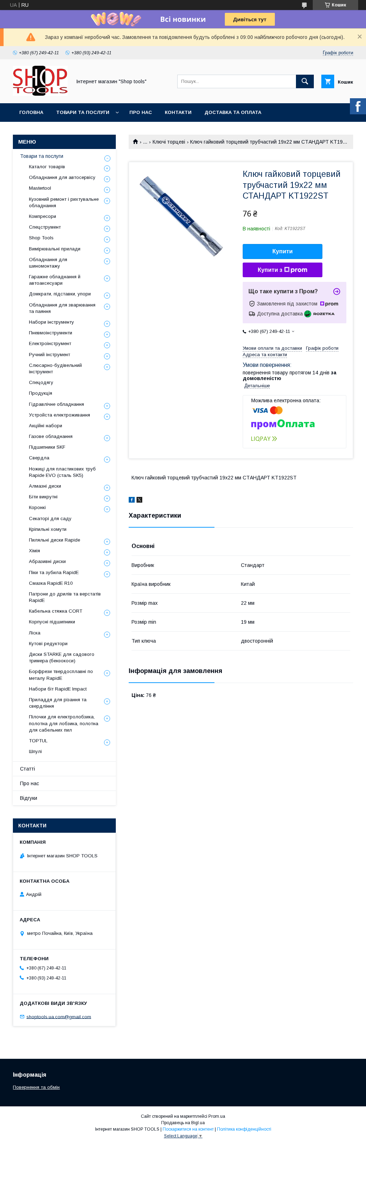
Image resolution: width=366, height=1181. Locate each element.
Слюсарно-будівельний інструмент (55, 368)
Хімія (34, 550)
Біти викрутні (43, 496)
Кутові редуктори (48, 643)
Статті (27, 769)
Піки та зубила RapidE (54, 572)
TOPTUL (38, 740)
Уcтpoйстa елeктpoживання (59, 415)
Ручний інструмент (49, 354)
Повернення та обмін (36, 1087)
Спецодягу (41, 382)
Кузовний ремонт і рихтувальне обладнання (64, 202)
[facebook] (132, 501)
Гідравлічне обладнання (56, 404)
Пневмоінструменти (50, 332)
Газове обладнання (51, 436)
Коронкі (37, 507)
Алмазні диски (45, 486)
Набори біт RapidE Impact (57, 689)
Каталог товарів (47, 166)
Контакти (178, 112)
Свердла (39, 457)
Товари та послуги (82, 112)
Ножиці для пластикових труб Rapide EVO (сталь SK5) (62, 472)
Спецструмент (45, 227)
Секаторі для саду (50, 518)
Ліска (34, 633)
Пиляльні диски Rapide (54, 540)
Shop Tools (41, 237)
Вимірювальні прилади (54, 248)
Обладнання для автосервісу (62, 177)
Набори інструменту (51, 322)
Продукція (40, 393)
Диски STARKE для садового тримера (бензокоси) (61, 657)
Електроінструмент (50, 343)
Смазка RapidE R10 (51, 583)
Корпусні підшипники (52, 621)
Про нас (140, 112)
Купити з (270, 270)
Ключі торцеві (169, 142)
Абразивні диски (47, 561)
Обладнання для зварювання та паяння (62, 308)
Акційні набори (45, 425)
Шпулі (35, 751)
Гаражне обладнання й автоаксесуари (54, 280)
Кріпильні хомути (47, 529)
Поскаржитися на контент (188, 1129)
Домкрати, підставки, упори (60, 294)
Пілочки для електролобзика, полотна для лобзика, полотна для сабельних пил (63, 723)
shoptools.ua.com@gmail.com (58, 1016)
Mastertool (40, 188)
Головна (31, 112)
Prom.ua (216, 1116)
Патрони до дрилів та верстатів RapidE (65, 597)
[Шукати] (305, 81)
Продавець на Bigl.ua (183, 1122)
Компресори (42, 216)
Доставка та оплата (232, 112)
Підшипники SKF (47, 447)
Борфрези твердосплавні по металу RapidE (61, 675)
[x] (139, 501)
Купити (282, 251)
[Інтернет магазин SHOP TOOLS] (40, 94)
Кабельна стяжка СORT (55, 611)
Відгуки (28, 798)
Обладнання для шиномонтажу (48, 263)
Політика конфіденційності (244, 1129)
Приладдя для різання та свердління (57, 703)
